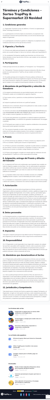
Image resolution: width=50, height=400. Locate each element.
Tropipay (16, 314)
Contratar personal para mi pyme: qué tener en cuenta (28, 374)
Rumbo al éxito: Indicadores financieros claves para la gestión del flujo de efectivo (27, 367)
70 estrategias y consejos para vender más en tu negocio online (28, 319)
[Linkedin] (29, 394)
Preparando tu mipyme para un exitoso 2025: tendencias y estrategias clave (27, 312)
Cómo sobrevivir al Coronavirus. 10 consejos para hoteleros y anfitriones (27, 381)
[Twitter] (21, 394)
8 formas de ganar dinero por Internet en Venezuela (27, 338)
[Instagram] (26, 394)
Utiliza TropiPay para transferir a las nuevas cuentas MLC (25, 346)
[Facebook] (23, 394)
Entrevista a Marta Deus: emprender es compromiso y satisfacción (25, 326)
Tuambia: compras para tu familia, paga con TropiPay (25, 354)
